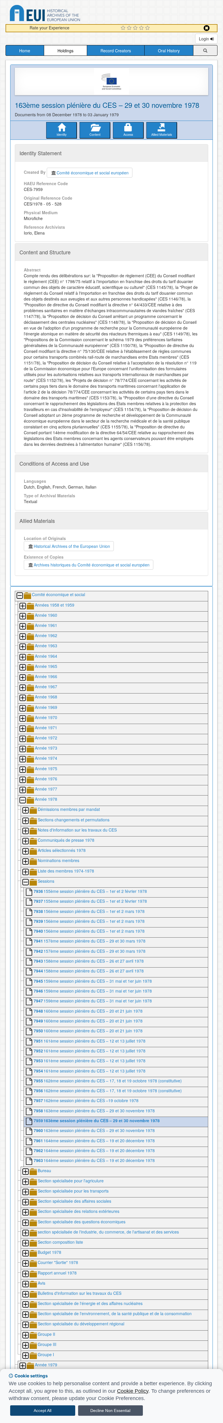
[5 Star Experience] (148, 28)
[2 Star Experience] (130, 28)
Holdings (65, 50)
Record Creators (115, 50)
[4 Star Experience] (142, 28)
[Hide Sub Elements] (19, 596)
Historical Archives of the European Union (72, 546)
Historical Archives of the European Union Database (61, 14)
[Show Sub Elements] (22, 606)
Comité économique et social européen (93, 173)
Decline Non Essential (110, 1410)
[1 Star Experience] (124, 28)
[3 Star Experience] (136, 28)
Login (204, 39)
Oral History (169, 50)
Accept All (42, 1410)
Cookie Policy (132, 1391)
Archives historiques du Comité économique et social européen (92, 565)
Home (24, 50)
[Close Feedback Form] (207, 28)
